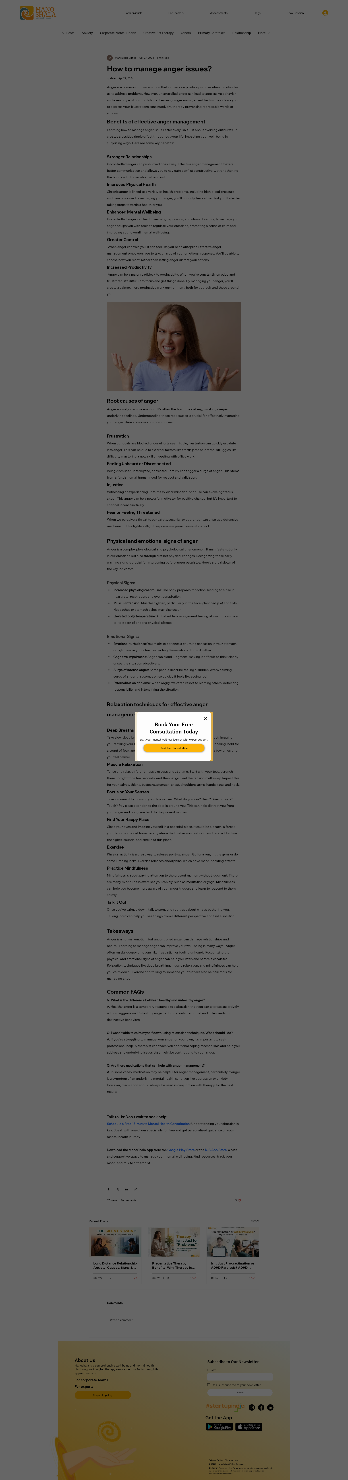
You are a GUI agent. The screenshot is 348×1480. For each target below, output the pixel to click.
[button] (205, 718)
